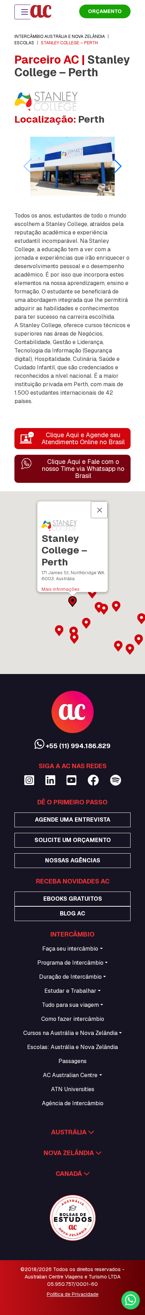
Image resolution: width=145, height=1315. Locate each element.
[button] (117, 166)
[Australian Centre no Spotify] (115, 780)
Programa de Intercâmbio (70, 962)
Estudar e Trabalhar (70, 991)
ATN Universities (72, 1089)
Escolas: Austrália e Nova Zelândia (72, 1047)
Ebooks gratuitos (72, 898)
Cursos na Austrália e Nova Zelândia (70, 1033)
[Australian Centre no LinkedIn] (50, 780)
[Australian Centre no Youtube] (71, 780)
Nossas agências (72, 860)
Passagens (72, 1061)
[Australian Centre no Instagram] (29, 780)
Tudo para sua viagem (70, 1005)
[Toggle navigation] (24, 12)
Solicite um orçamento (72, 840)
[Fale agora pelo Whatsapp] (130, 1300)
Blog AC (72, 913)
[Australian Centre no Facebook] (93, 780)
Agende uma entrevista (73, 819)
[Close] (99, 509)
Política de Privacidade (73, 1294)
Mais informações (61, 589)
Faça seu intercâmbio (70, 948)
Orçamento (105, 11)
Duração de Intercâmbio (70, 976)
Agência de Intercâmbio (72, 1103)
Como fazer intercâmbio (72, 1019)
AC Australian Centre (70, 1075)
